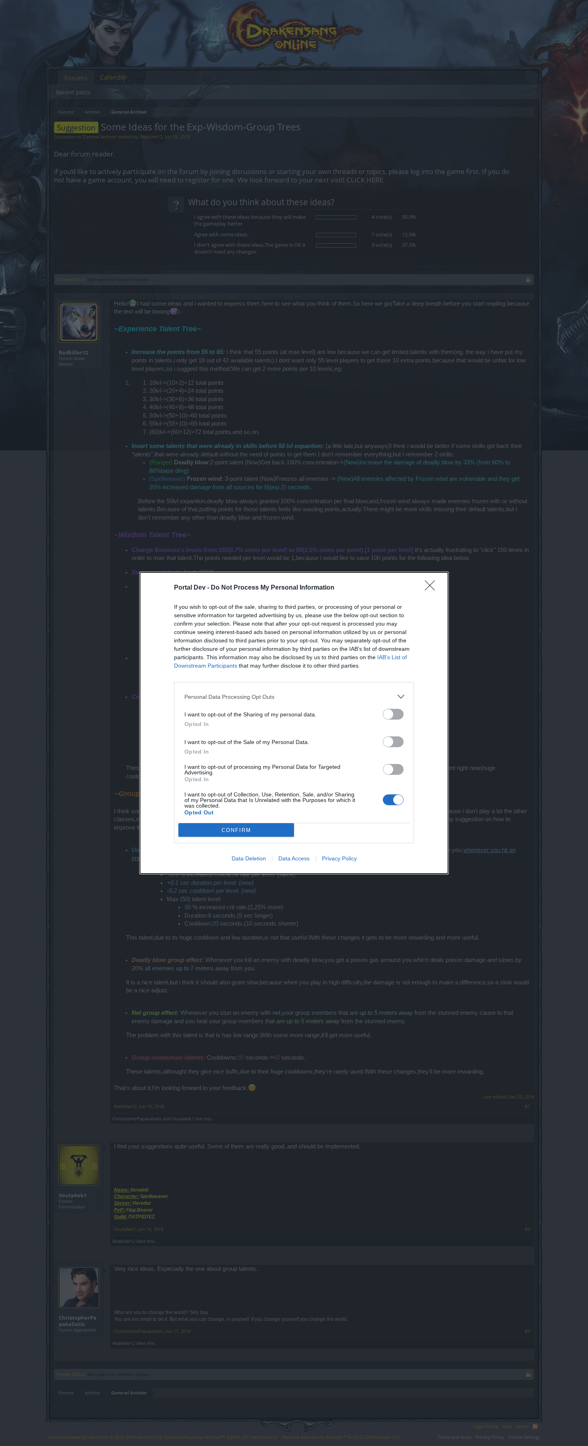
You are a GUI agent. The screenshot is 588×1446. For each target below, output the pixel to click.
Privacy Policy (339, 858)
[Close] (432, 588)
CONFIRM (236, 830)
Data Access (294, 858)
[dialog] (294, 723)
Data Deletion (249, 858)
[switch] (393, 714)
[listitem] (294, 696)
